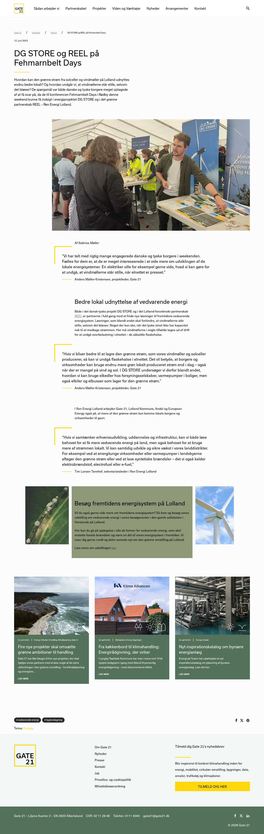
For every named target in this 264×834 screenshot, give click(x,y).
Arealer (205, 640)
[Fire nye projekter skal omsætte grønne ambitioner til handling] (51, 606)
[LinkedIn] (248, 815)
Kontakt (200, 8)
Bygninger (137, 640)
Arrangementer (177, 8)
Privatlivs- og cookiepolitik (113, 779)
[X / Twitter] (241, 815)
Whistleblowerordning (110, 786)
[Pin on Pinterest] (248, 720)
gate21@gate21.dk (156, 816)
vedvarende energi (28, 720)
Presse (99, 760)
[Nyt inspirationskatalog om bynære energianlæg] (212, 606)
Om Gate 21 (103, 747)
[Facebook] (235, 815)
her (114, 548)
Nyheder (153, 8)
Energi (54, 33)
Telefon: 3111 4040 (126, 816)
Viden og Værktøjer (126, 8)
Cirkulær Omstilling (49, 640)
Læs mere (23, 678)
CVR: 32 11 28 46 (98, 816)
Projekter (99, 8)
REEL (78, 316)
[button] (248, 8)
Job (97, 773)
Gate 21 (17, 33)
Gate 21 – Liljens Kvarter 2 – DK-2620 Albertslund (48, 816)
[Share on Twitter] (242, 720)
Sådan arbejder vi (46, 8)
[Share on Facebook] (236, 720)
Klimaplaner (120, 640)
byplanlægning (54, 720)
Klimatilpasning (64, 640)
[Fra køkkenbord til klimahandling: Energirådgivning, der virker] (132, 606)
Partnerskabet (76, 8)
